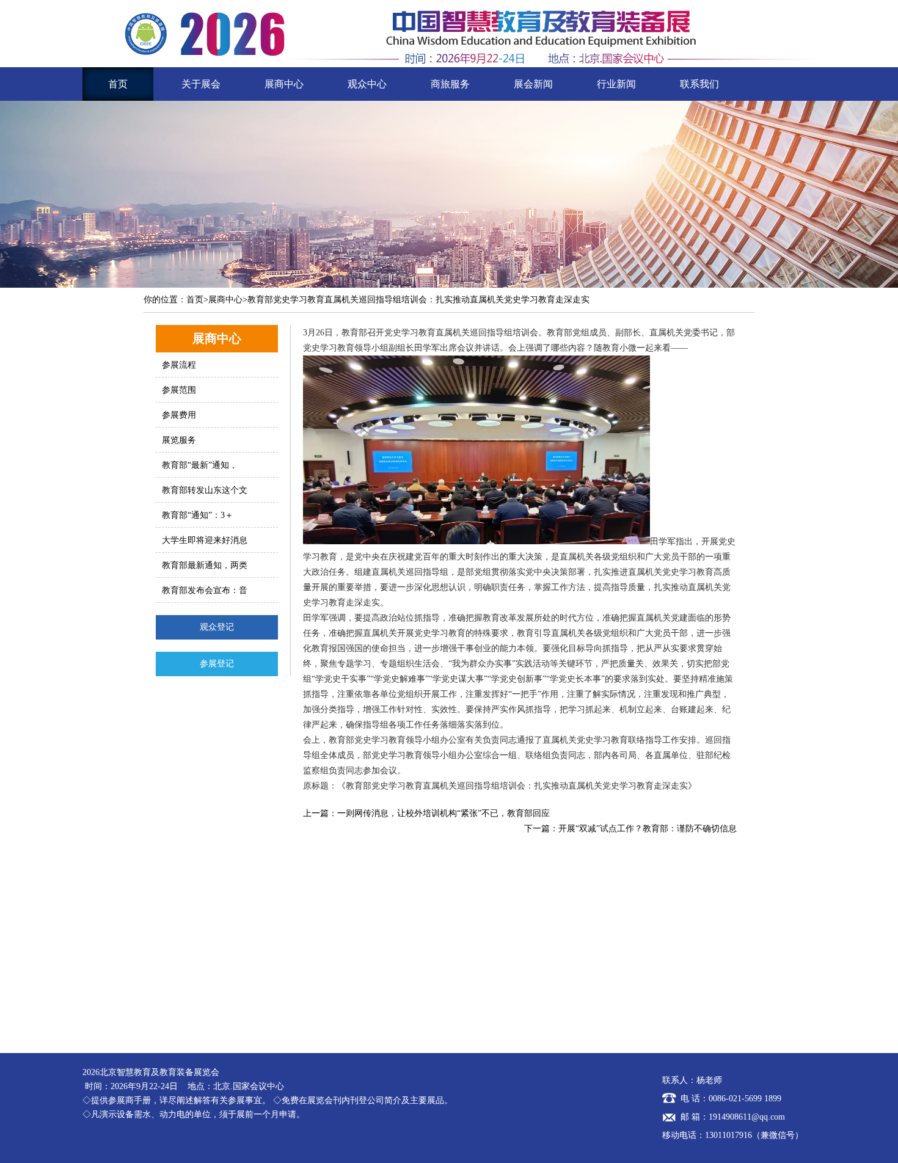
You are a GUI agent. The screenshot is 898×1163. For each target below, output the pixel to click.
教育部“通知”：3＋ (197, 515)
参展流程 (179, 365)
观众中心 (367, 84)
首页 (118, 84)
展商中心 (284, 84)
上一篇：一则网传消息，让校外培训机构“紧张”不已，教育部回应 (426, 813)
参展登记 (217, 663)
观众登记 (217, 627)
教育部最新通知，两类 (204, 565)
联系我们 (699, 84)
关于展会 (201, 84)
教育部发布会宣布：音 (204, 590)
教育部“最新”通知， (200, 465)
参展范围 (179, 390)
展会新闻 (533, 84)
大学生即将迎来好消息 (204, 540)
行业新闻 (616, 84)
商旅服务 (450, 84)
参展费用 (179, 415)
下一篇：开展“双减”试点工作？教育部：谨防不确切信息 (630, 828)
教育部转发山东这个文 (204, 490)
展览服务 (179, 440)
